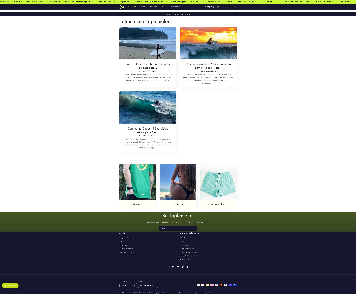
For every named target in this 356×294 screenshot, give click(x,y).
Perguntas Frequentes (127, 238)
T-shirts (136, 204)
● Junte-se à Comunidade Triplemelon (77, 2)
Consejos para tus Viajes (189, 252)
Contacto (183, 241)
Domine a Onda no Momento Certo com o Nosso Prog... (208, 65)
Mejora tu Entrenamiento (188, 256)
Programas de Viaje (187, 249)
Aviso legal (212, 293)
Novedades (184, 245)
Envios (121, 241)
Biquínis (177, 204)
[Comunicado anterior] (120, 14)
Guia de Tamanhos (126, 249)
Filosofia (183, 238)
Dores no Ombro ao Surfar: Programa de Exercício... (147, 65)
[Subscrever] (194, 228)
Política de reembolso (140, 293)
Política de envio (184, 293)
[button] (133, 7)
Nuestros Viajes (185, 259)
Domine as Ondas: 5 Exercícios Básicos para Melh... (148, 130)
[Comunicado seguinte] (236, 14)
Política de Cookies (126, 252)
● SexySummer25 (54, 2)
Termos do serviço (171, 293)
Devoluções (123, 245)
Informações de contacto (199, 293)
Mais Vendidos (217, 204)
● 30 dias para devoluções (34, 2)
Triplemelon (128, 293)
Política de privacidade (156, 293)
